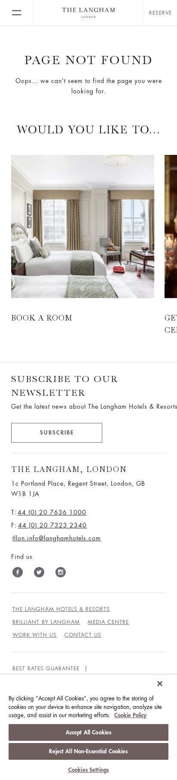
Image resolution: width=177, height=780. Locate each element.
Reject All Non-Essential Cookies (88, 751)
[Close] (159, 683)
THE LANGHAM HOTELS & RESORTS (61, 609)
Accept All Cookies (88, 732)
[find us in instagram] (60, 574)
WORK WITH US (34, 635)
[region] (88, 727)
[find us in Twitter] (39, 574)
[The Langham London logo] (88, 12)
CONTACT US (82, 635)
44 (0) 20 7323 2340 (52, 525)
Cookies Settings (88, 770)
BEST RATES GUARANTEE (45, 668)
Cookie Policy (130, 715)
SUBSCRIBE (57, 432)
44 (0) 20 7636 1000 (52, 512)
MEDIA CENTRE (108, 622)
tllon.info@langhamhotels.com (56, 538)
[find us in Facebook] (17, 574)
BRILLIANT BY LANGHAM (46, 622)
